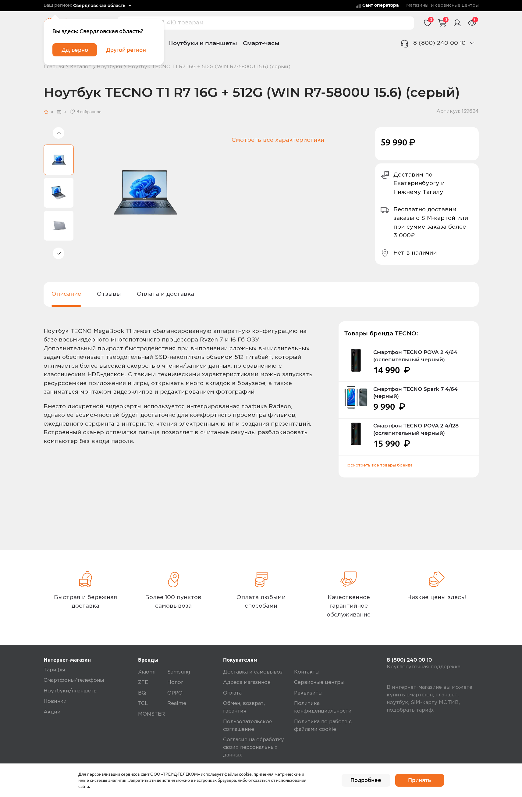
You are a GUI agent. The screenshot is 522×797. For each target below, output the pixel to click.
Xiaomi (147, 672)
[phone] (472, 43)
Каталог (80, 67)
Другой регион (126, 49)
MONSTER (151, 714)
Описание (66, 294)
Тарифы (54, 670)
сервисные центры (457, 5)
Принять (419, 780)
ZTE (143, 682)
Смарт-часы (261, 43)
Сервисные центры (319, 682)
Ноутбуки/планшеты (71, 691)
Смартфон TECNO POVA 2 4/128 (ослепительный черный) (416, 429)
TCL (143, 703)
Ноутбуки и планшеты (202, 43)
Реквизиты (308, 693)
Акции (52, 712)
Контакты (306, 672)
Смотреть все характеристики (278, 140)
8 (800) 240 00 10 (439, 43)
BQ (142, 693)
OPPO (175, 693)
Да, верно (75, 49)
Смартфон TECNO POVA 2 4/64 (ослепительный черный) (415, 356)
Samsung (178, 672)
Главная (54, 67)
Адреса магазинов (247, 682)
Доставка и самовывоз (252, 672)
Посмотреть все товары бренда (378, 465)
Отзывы (109, 294)
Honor (175, 682)
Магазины (417, 5)
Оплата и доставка (165, 294)
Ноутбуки (109, 67)
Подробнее (365, 780)
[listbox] (102, 6)
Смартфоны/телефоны (74, 680)
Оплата (232, 693)
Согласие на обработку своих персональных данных (253, 747)
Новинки (55, 701)
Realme (176, 703)
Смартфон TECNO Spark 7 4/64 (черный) (415, 392)
